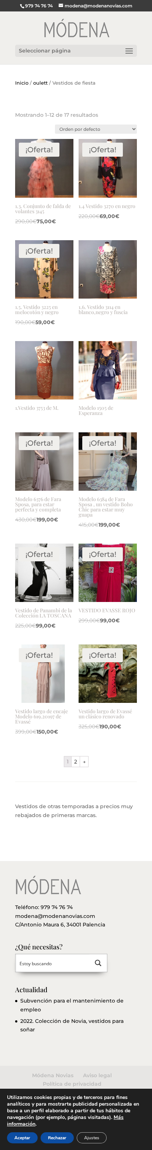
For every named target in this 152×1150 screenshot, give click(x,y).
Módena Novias (52, 1075)
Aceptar (22, 1138)
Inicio (21, 83)
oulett (40, 83)
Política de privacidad (72, 1084)
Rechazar (57, 1138)
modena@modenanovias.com (55, 916)
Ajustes (91, 1138)
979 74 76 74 (57, 907)
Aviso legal (97, 1075)
